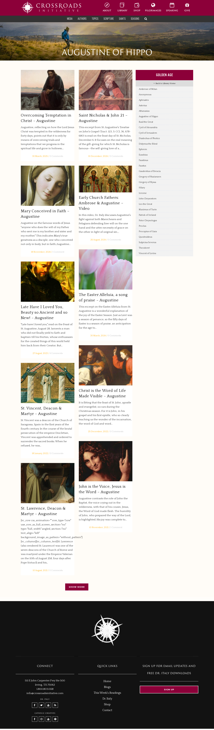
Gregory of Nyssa (147, 182)
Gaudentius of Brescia (150, 171)
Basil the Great (146, 122)
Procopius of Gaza (148, 231)
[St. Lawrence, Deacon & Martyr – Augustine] (47, 483)
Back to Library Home (165, 83)
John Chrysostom (147, 198)
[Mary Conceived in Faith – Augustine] (47, 186)
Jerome (143, 193)
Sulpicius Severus (147, 242)
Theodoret (144, 248)
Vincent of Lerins (147, 253)
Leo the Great (145, 204)
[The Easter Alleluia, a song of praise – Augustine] (105, 269)
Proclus (142, 226)
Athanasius (144, 111)
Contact (107, 710)
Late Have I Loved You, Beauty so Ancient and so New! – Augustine (44, 312)
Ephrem (143, 149)
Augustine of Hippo (148, 116)
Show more (77, 587)
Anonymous (145, 94)
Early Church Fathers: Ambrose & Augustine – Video (101, 203)
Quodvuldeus (145, 237)
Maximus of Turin (148, 209)
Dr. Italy (107, 698)
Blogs (107, 687)
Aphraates (144, 100)
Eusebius (143, 155)
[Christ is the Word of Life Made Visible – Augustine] (105, 365)
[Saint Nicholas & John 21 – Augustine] (105, 90)
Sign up (169, 689)
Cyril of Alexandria (148, 127)
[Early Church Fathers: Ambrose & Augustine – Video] (105, 179)
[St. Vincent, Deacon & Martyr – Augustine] (47, 383)
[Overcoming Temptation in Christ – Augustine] (47, 90)
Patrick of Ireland (147, 215)
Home (107, 681)
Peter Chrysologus (148, 220)
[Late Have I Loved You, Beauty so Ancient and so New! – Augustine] (47, 282)
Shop (107, 704)
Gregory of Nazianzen (150, 177)
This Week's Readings (107, 692)
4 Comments (56, 353)
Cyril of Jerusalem (148, 133)
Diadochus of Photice (149, 138)
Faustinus (143, 160)
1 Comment (58, 252)
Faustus (142, 166)
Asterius (143, 105)
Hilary (142, 187)
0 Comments (56, 156)
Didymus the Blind (148, 144)
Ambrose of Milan (148, 89)
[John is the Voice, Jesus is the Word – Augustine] (105, 461)
